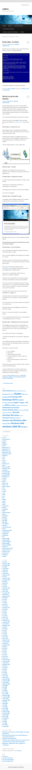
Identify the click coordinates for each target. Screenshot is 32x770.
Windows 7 (13, 88)
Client (12, 394)
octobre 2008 (5, 698)
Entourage (4, 470)
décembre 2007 (6, 711)
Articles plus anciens (7, 383)
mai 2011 (4, 651)
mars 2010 (4, 674)
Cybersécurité (5, 463)
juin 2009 (4, 687)
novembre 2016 (6, 578)
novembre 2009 (6, 680)
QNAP (3, 510)
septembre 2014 (6, 596)
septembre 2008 (6, 700)
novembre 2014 (6, 593)
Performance (7, 407)
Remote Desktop (7, 410)
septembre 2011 (6, 645)
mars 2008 (4, 706)
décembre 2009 (6, 679)
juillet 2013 (5, 609)
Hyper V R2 (5, 483)
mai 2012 (4, 632)
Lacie (3, 493)
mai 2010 (4, 671)
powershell (15, 408)
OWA (26, 405)
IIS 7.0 (3, 405)
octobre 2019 (5, 568)
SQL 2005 (4, 522)
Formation (20, 400)
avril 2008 (4, 705)
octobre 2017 (5, 573)
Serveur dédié (17, 377)
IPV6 (7, 405)
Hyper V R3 (5, 484)
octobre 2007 (5, 715)
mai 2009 (4, 689)
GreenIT (4, 480)
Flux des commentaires (8, 759)
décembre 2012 (6, 620)
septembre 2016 (6, 580)
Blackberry (5, 455)
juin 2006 (4, 719)
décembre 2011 (6, 640)
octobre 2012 (5, 623)
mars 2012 (4, 635)
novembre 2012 (6, 622)
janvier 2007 (5, 716)
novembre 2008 (6, 697)
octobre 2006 (5, 718)
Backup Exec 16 (6, 450)
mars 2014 (4, 604)
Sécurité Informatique (18, 25)
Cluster (4, 462)
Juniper (4, 491)
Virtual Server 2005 (6, 530)
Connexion (5, 756)
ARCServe (4, 444)
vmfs (22, 415)
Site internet (23, 377)
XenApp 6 (24, 427)
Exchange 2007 (16, 397)
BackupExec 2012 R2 (21, 390)
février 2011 (5, 656)
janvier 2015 (5, 591)
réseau (16, 410)
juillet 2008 (5, 703)
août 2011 (4, 646)
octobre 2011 (5, 643)
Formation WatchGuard (8, 402)
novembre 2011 (6, 641)
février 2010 (5, 676)
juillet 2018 (5, 571)
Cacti (3, 457)
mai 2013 (4, 612)
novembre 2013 (6, 607)
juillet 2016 (5, 583)
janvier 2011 (5, 658)
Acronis (4, 437)
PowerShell (5, 509)
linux (14, 405)
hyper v (17, 402)
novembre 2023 (6, 565)
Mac (3, 497)
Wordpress (5, 554)
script (20, 410)
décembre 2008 (6, 695)
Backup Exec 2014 (6, 454)
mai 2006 (4, 721)
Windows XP (5, 553)
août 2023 (4, 567)
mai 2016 (4, 584)
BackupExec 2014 (6, 394)
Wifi (3, 537)
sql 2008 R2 (8, 412)
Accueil (4, 25)
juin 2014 (4, 599)
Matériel (4, 499)
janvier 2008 (5, 710)
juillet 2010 (5, 667)
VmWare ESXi (5, 532)
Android (4, 441)
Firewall (4, 478)
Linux (3, 496)
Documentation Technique (8, 28)
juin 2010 (4, 669)
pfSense (4, 507)
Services (10, 25)
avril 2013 (4, 614)
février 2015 (5, 589)
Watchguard (6, 418)
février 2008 (5, 708)
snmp (22, 410)
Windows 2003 (19, 420)
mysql (3, 501)
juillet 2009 (5, 685)
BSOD (23, 88)
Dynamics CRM (6, 467)
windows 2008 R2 (11, 426)
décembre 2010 (6, 659)
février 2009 (5, 692)
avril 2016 (4, 586)
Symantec (4, 525)
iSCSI (10, 405)
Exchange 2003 (6, 397)
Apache (4, 442)
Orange (23, 405)
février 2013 (5, 617)
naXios (5, 9)
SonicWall (4, 519)
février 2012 (5, 637)
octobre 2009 (5, 682)
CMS (22, 375)
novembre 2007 (6, 713)
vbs (20, 415)
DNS (8, 138)
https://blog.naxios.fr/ (18, 122)
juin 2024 (4, 562)
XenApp (4, 556)
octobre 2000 (5, 726)
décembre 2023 (6, 563)
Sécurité (16, 412)
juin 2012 (4, 630)
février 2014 (5, 606)
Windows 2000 (7, 420)
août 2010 (4, 666)
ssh (12, 412)
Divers (9, 88)
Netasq (4, 502)
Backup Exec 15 (6, 447)
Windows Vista (6, 551)
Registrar (11, 377)
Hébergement (5, 377)
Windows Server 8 (6, 550)
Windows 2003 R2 (6, 423)
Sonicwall (26, 410)
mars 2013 (4, 615)
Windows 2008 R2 (6, 545)
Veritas (4, 528)
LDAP (3, 494)
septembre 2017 (6, 575)
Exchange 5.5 (5, 476)
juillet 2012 (5, 628)
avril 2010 (4, 672)
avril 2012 (4, 633)
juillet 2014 (5, 597)
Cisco (3, 458)
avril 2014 (4, 602)
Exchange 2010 (9, 399)
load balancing (19, 405)
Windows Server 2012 (7, 548)
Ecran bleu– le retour (10, 42)
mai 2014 (4, 601)
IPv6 (3, 488)
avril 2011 (4, 653)
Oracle (4, 504)
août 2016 (4, 581)
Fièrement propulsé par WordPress (16, 767)
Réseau (13, 375)
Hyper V (4, 481)
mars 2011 (4, 654)
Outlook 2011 (5, 506)
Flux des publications (7, 758)
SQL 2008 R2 (5, 523)
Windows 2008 (17, 423)
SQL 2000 (4, 520)
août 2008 (4, 702)
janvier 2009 (5, 693)
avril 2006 (4, 723)
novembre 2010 (6, 661)
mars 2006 (4, 724)
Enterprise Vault (6, 468)
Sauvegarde (5, 515)
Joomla (4, 489)
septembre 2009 (6, 684)
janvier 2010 (5, 677)
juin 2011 (4, 650)
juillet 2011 (5, 648)
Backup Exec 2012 (6, 452)
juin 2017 (4, 576)
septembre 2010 (6, 664)
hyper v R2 (24, 402)
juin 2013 (4, 610)
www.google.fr (5, 268)
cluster (17, 393)
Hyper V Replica (6, 486)
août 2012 (4, 627)
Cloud (3, 460)
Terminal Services (10, 415)
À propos (22, 32)
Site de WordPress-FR (7, 761)
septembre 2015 (6, 588)
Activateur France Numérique (9, 738)
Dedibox (23, 394)
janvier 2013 (5, 619)
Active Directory (7, 391)
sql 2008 (4, 412)
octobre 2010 (5, 663)
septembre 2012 (6, 625)
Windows (12, 418)
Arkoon (15, 391)
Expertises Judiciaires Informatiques (10, 32)
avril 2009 (4, 690)
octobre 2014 (5, 594)
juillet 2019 (5, 570)
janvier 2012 (5, 638)
